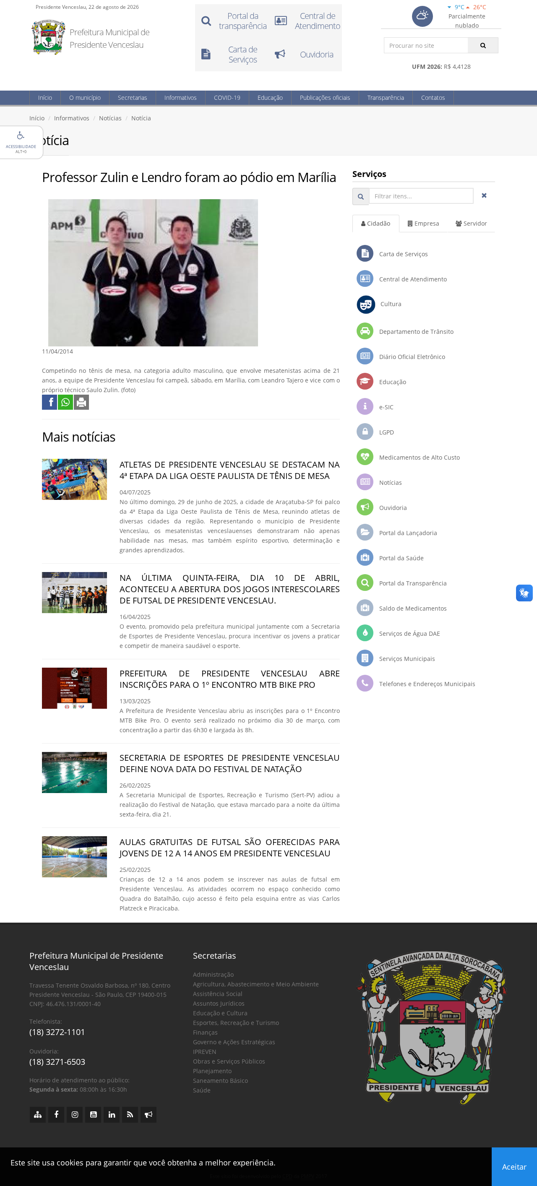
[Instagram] (75, 1115)
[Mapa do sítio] (38, 1115)
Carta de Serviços (403, 254)
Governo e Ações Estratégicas (234, 1042)
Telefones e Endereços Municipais (426, 684)
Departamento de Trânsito (416, 332)
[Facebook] (56, 1115)
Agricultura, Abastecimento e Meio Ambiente (256, 984)
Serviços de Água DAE (409, 633)
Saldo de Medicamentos (412, 608)
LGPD (386, 432)
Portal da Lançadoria (407, 533)
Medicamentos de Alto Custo (419, 457)
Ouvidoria (392, 508)
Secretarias (132, 97)
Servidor (474, 223)
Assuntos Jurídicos (219, 1003)
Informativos (180, 97)
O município (85, 97)
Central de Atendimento (412, 279)
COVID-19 (227, 97)
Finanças (205, 1032)
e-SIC (386, 407)
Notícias (110, 118)
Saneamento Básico (220, 1081)
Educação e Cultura (220, 1013)
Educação (270, 97)
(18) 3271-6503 (57, 1061)
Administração (213, 974)
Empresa (426, 223)
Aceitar (514, 1167)
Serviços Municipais (406, 659)
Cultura (388, 304)
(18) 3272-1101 (57, 1032)
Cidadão (377, 223)
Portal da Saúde (401, 558)
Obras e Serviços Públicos (229, 1061)
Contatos (433, 97)
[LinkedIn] (112, 1115)
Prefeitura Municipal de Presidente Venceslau (109, 38)
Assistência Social (217, 994)
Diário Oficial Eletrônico (411, 357)
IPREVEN (204, 1052)
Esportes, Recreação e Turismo (236, 1023)
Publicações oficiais (325, 97)
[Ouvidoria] (148, 1115)
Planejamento (212, 1071)
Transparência (386, 97)
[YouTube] (93, 1115)
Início (45, 97)
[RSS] (130, 1115)
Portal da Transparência (412, 583)
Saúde (202, 1090)
